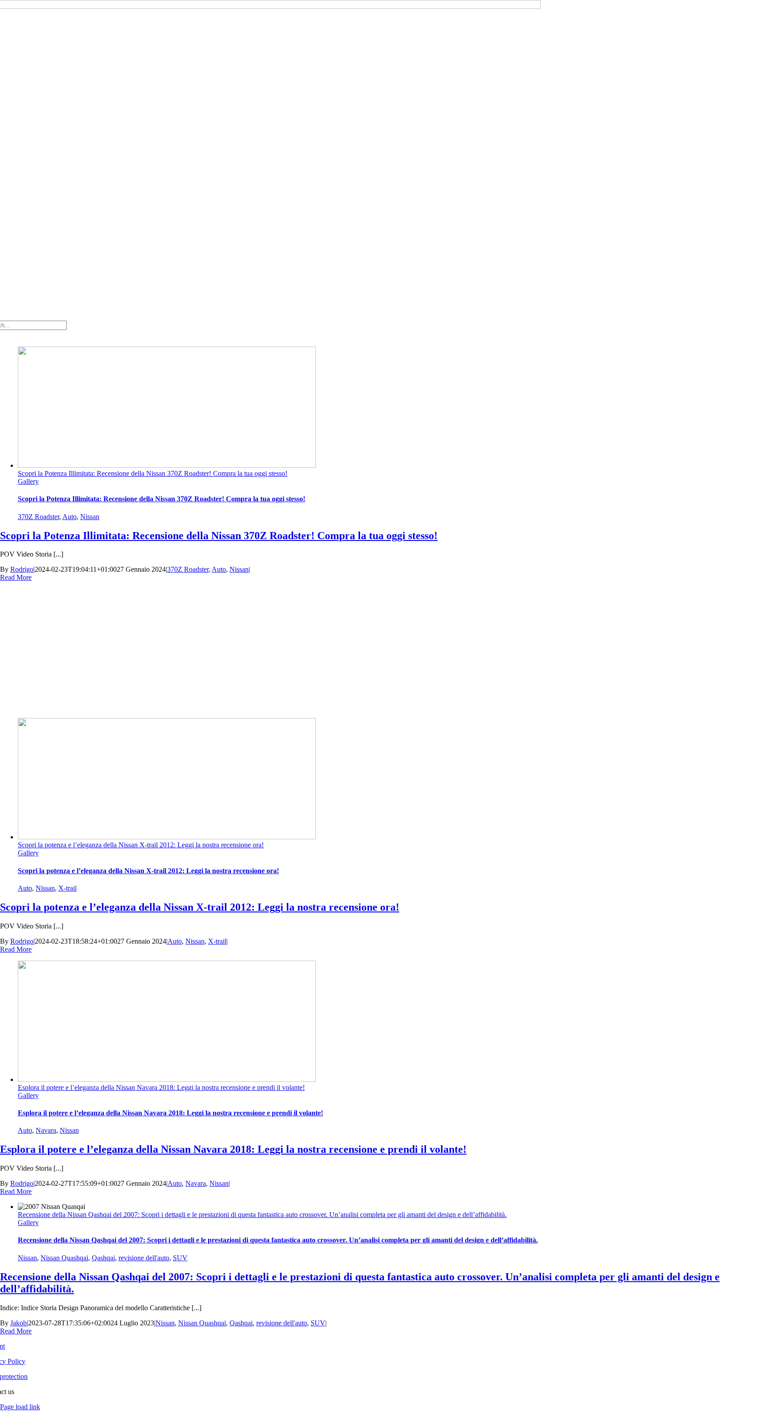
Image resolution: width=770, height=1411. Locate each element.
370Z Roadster (38, 516)
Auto (69, 516)
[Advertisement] (385, 648)
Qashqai (103, 1258)
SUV (180, 1258)
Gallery (28, 481)
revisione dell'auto (144, 1258)
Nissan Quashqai (64, 1258)
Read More (16, 577)
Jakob (18, 1323)
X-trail (67, 888)
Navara (46, 1130)
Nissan (89, 516)
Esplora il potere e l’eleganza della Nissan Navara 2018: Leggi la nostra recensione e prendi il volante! (161, 1087)
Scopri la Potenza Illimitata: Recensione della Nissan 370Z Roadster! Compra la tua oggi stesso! (152, 473)
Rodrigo (21, 569)
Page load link (20, 1407)
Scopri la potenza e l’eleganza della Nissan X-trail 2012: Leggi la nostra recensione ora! (141, 845)
